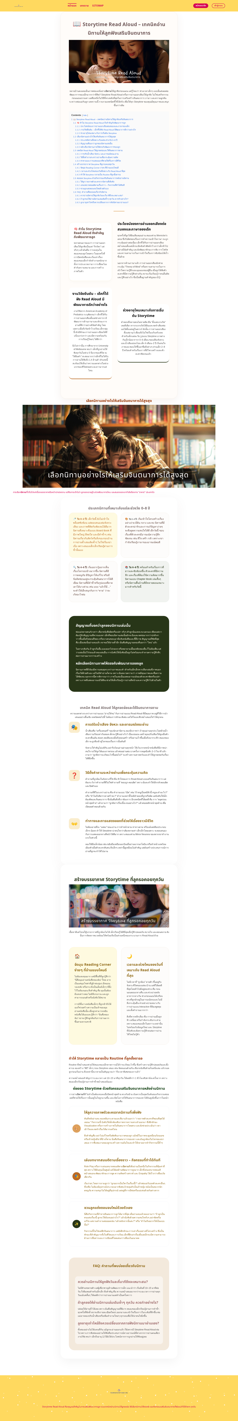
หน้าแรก (72, 6)
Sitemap (97, 6)
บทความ (84, 6)
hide (85, 115)
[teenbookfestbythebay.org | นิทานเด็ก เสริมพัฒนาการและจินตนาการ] (38, 5)
